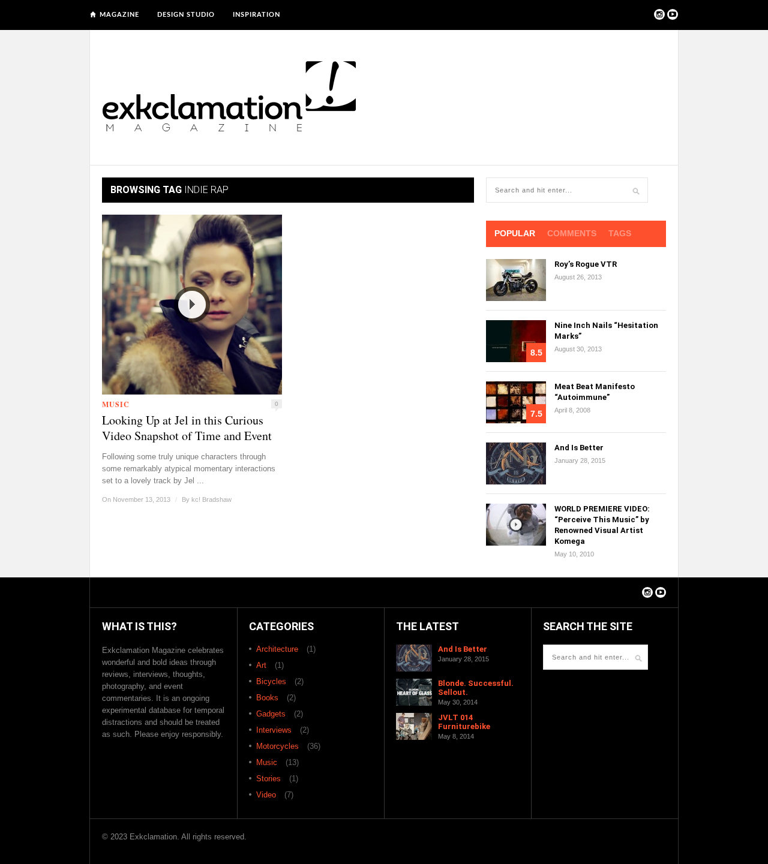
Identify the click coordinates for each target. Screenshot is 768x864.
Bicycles (271, 681)
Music (116, 404)
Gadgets (271, 713)
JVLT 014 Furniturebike (464, 722)
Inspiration (256, 14)
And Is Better (579, 447)
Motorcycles (277, 746)
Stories (268, 778)
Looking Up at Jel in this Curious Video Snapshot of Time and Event (187, 428)
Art (261, 665)
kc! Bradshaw (211, 499)
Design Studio (186, 14)
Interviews (274, 729)
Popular (514, 233)
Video (266, 794)
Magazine (119, 14)
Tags (619, 233)
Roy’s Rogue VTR (585, 264)
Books (267, 697)
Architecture (277, 649)
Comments (571, 233)
